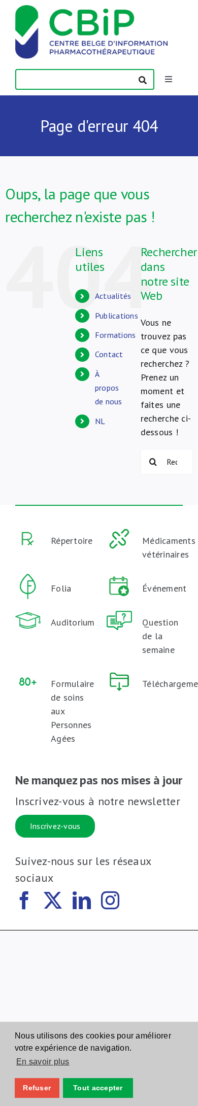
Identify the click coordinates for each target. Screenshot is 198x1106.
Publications (116, 315)
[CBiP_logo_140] (91, 9)
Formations (115, 335)
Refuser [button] (37, 1088)
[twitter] (53, 900)
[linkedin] (82, 900)
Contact (109, 354)
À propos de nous (108, 387)
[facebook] (24, 900)
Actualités (113, 296)
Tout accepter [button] (98, 1088)
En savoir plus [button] (43, 1061)
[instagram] (110, 900)
